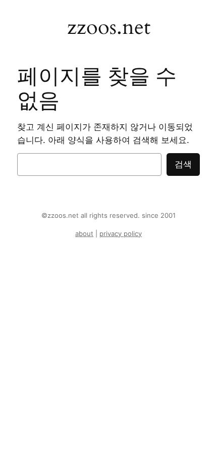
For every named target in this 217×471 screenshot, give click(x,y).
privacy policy (120, 234)
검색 (183, 164)
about (84, 234)
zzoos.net (108, 27)
